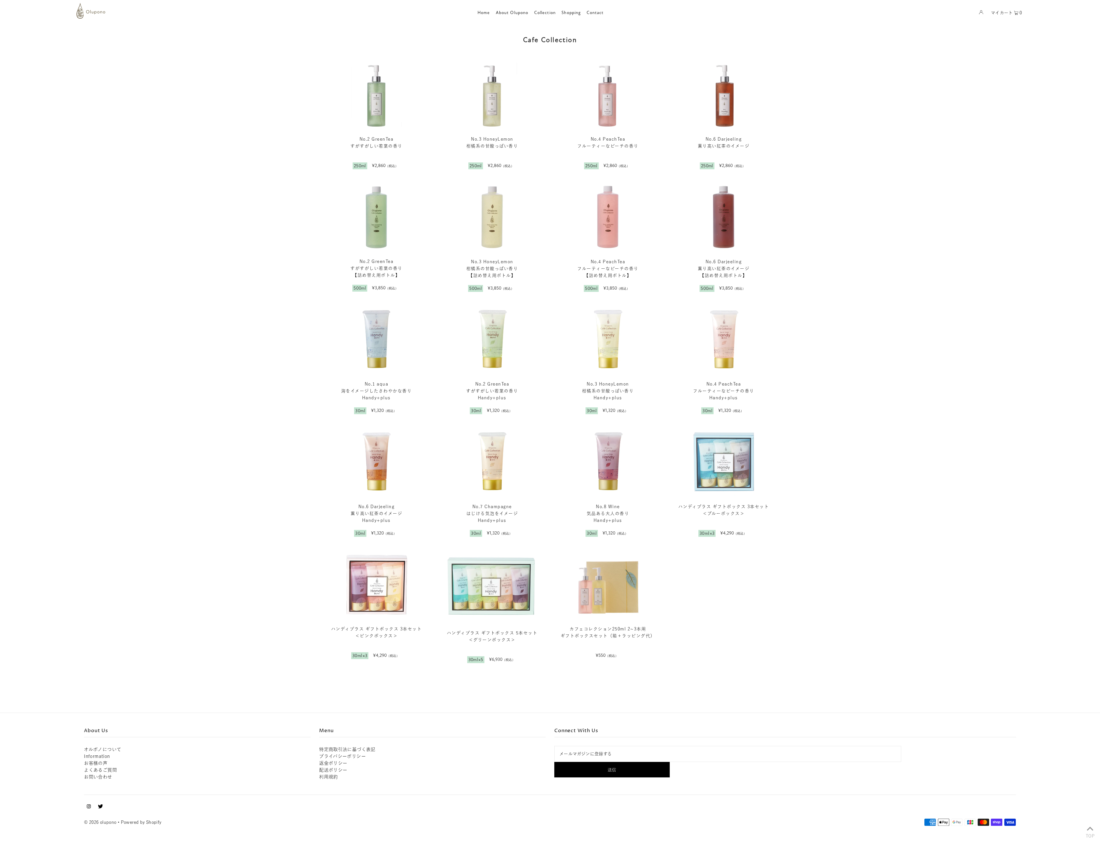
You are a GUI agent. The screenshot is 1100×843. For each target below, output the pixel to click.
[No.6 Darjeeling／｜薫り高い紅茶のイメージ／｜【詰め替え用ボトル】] (723, 217)
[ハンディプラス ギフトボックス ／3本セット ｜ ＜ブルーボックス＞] (723, 462)
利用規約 (328, 777)
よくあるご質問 (100, 770)
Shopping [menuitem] (571, 12)
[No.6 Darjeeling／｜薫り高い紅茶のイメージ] (723, 94)
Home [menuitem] (484, 12)
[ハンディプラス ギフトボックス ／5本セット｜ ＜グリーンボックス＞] (492, 586)
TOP (1090, 835)
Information (97, 756)
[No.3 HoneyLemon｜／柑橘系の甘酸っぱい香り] (492, 94)
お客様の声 (95, 763)
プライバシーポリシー (342, 756)
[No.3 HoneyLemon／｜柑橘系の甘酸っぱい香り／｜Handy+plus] (607, 339)
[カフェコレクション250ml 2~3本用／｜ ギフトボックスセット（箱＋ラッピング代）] (607, 584)
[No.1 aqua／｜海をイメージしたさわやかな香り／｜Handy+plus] (376, 339)
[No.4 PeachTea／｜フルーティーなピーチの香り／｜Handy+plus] (723, 339)
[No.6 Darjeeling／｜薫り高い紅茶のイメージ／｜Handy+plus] (376, 462)
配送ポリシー (333, 770)
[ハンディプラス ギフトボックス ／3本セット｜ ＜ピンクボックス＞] (376, 584)
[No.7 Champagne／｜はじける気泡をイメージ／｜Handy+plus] (492, 462)
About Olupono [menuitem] (512, 12)
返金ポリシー (333, 763)
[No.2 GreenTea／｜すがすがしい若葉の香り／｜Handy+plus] (492, 339)
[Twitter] (100, 806)
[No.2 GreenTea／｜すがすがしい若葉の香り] (376, 94)
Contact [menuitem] (595, 12)
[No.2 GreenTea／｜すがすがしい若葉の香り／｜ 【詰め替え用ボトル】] (376, 217)
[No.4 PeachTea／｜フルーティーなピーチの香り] (607, 94)
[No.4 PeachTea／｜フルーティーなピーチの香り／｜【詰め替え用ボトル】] (607, 217)
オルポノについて (102, 749)
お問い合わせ (98, 777)
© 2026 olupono (100, 822)
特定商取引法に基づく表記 (347, 749)
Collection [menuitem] (545, 12)
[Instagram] (89, 806)
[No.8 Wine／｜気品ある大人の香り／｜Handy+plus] (607, 462)
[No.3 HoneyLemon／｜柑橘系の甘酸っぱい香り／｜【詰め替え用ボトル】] (492, 217)
